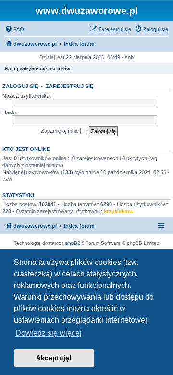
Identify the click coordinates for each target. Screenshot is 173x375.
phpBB (73, 243)
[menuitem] (14, 29)
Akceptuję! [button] (54, 358)
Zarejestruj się (69, 86)
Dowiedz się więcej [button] (48, 333)
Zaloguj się (20, 86)
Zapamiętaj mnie (60, 131)
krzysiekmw (119, 211)
